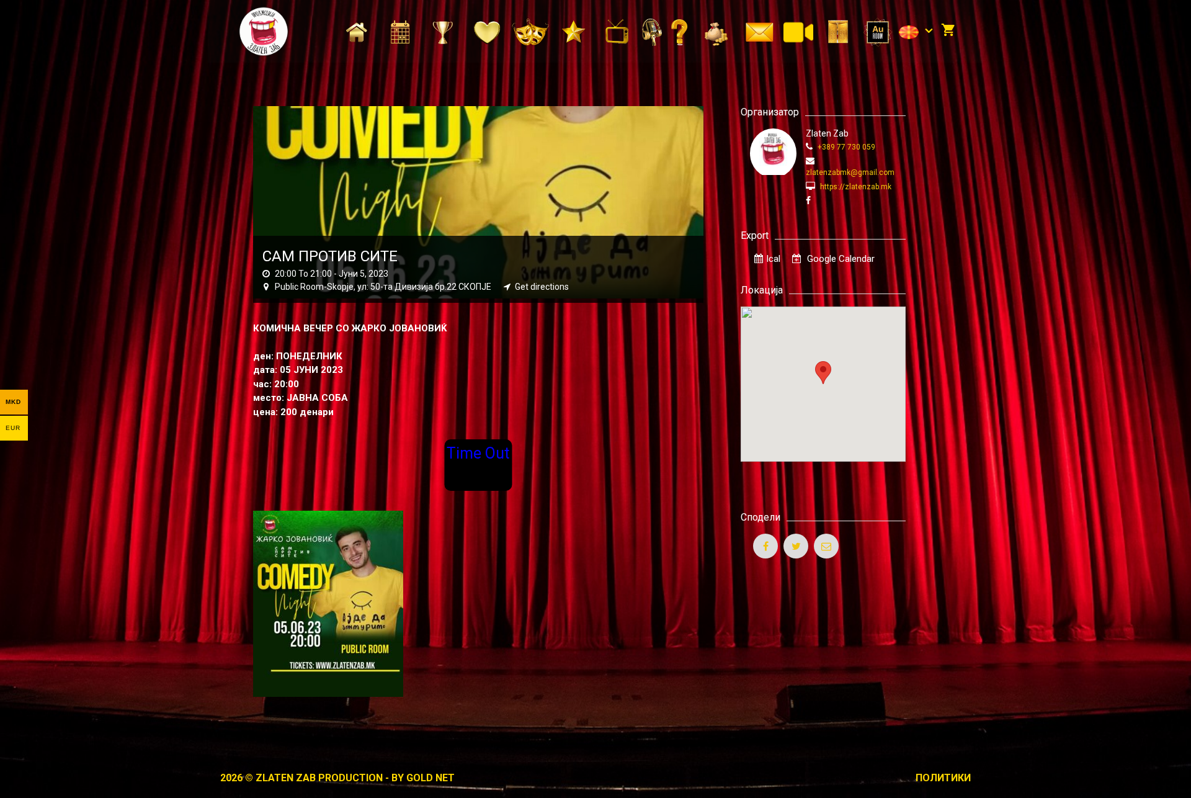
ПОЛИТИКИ (943, 778)
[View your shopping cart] (948, 31)
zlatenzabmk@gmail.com (850, 172)
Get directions (542, 287)
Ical (773, 258)
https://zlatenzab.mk (854, 186)
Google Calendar (840, 258)
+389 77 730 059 (845, 147)
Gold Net (430, 778)
